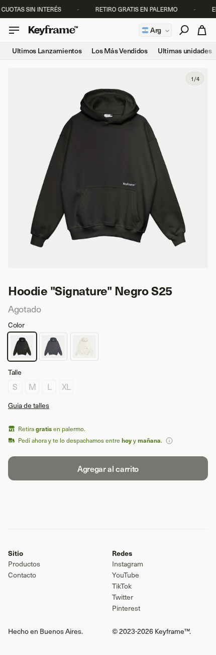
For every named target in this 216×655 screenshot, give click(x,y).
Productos (24, 563)
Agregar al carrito (108, 468)
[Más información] (169, 441)
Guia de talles (28, 405)
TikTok (122, 586)
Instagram (127, 563)
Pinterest (126, 608)
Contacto (22, 575)
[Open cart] (14, 30)
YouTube (125, 575)
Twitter (122, 597)
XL (66, 386)
